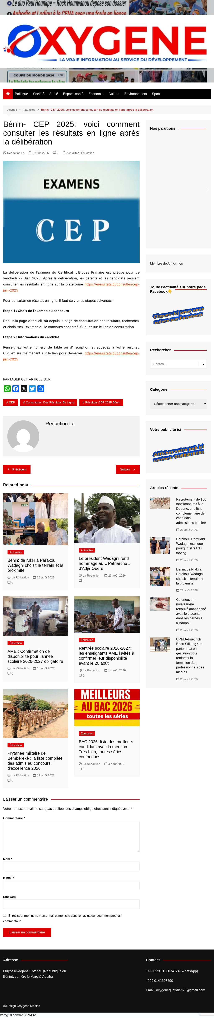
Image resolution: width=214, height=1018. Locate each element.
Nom (7, 859)
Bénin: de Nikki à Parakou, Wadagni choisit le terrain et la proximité (35, 565)
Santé (53, 94)
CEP (12, 402)
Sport (156, 94)
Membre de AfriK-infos (166, 263)
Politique (21, 94)
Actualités (72, 153)
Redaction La (16, 153)
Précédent (19, 469)
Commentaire (14, 818)
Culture (113, 94)
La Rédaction (20, 577)
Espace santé (73, 94)
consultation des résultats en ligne (50, 402)
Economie (95, 94)
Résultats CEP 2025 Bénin (102, 402)
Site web (9, 897)
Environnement (135, 94)
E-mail (8, 878)
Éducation (87, 153)
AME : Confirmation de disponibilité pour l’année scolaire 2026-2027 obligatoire (35, 656)
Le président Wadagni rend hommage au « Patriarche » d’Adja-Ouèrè (105, 563)
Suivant (125, 469)
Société (38, 94)
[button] (207, 189)
